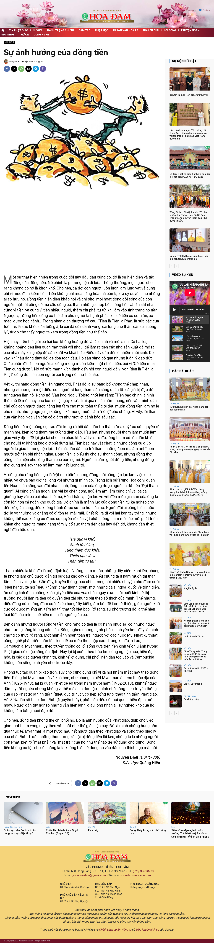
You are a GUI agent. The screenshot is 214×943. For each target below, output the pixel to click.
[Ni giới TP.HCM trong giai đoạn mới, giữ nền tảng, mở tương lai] (190, 240)
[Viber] (43, 69)
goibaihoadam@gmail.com (89, 875)
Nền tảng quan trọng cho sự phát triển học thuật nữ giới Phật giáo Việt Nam (196, 623)
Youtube (206, 10)
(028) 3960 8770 (143, 871)
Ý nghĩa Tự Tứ (191, 588)
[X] (14, 69)
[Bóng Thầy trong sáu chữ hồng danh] (149, 813)
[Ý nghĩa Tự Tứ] (176, 590)
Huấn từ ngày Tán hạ (194, 636)
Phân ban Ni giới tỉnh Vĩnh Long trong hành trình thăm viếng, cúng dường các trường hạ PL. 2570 (188, 492)
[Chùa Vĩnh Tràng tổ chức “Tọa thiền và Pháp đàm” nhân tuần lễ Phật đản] (190, 514)
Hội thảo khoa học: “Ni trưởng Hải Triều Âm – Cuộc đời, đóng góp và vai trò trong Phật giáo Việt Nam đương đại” (188, 134)
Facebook (191, 10)
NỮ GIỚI (187, 585)
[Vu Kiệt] (6, 61)
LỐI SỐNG (9, 42)
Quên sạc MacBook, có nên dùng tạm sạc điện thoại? (20, 832)
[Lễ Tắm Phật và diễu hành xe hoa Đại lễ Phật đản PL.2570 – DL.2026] (190, 158)
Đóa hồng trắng (191, 699)
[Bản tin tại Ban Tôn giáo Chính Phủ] (190, 79)
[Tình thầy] (107, 813)
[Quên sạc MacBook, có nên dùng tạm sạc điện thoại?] (23, 813)
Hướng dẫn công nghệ (13, 827)
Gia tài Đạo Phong (193, 684)
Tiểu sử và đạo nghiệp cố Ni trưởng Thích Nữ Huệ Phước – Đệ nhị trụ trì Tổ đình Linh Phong (190, 833)
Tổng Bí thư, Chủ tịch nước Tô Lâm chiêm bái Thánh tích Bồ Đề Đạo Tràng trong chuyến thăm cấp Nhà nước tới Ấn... (188, 216)
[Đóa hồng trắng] (176, 701)
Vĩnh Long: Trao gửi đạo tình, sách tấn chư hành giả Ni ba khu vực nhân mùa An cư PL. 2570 (196, 608)
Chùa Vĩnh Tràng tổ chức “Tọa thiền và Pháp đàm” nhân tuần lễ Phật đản (189, 533)
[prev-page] (171, 266)
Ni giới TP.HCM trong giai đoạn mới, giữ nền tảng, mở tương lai (189, 257)
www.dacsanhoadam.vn (135, 875)
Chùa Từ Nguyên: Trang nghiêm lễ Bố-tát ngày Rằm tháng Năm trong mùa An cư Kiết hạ (196, 655)
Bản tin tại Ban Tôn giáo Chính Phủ (189, 95)
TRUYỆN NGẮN (190, 696)
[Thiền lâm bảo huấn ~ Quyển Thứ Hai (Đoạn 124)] (65, 813)
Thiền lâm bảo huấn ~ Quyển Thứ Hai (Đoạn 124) (62, 832)
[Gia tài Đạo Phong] (176, 686)
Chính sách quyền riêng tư (115, 929)
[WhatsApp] (21, 69)
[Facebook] (184, 10)
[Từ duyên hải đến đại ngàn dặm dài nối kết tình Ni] (190, 389)
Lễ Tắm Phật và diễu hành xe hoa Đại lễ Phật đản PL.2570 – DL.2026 (190, 175)
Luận (48, 827)
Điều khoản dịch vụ (147, 929)
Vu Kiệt (21, 61)
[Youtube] (200, 10)
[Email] (28, 69)
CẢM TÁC (91, 827)
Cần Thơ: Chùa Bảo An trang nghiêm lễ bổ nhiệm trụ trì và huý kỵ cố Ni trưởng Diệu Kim (190, 575)
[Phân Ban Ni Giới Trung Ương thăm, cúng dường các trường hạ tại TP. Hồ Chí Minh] (190, 429)
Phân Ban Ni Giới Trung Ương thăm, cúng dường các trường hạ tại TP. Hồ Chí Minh (190, 449)
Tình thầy (93, 830)
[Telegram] (36, 69)
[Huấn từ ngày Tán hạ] (176, 638)
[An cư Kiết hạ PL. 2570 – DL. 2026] (176, 670)
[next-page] (176, 266)
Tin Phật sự (174, 404)
